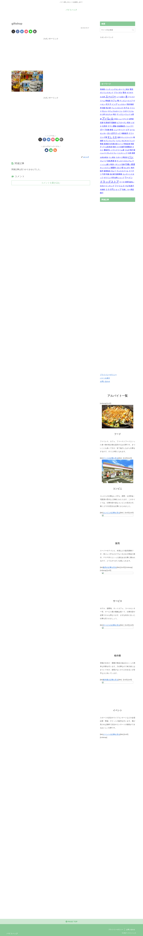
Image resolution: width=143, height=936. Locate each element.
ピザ (127, 130)
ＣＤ (115, 137)
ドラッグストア (109, 181)
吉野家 (131, 119)
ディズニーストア (126, 101)
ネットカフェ (105, 168)
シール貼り (121, 97)
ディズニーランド (123, 114)
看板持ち (107, 150)
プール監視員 (107, 147)
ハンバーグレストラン (108, 153)
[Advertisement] (51, 55)
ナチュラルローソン (115, 111)
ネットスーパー (127, 137)
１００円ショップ (113, 189)
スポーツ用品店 (122, 157)
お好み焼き (104, 157)
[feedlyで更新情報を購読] (51, 150)
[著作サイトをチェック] (46, 150)
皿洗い (131, 182)
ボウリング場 (109, 177)
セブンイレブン (109, 141)
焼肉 (114, 147)
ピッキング (109, 186)
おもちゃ (109, 114)
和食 (108, 174)
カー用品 (130, 189)
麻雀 (111, 130)
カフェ (114, 100)
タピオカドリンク (128, 141)
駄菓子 (131, 186)
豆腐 (123, 164)
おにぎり (127, 168)
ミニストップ (122, 153)
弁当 (116, 119)
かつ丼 (102, 114)
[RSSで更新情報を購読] (55, 150)
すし (110, 137)
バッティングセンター (113, 89)
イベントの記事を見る (111, 734)
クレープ (103, 161)
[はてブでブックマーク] (22, 31)
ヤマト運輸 (112, 126)
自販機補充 (121, 126)
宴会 (124, 93)
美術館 (102, 89)
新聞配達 (128, 147)
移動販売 (124, 133)
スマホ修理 (120, 147)
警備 (101, 144)
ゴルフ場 (119, 168)
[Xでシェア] (13, 31)
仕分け (102, 186)
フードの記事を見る (110, 458)
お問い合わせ (105, 381)
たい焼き (112, 157)
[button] (35, 31)
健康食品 (107, 171)
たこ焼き (126, 89)
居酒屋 (106, 144)
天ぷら (104, 111)
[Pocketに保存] (26, 31)
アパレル (108, 118)
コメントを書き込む (50, 183)
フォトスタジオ (117, 108)
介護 (129, 153)
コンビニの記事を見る (111, 513)
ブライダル (118, 92)
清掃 (133, 153)
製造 (131, 89)
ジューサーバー (119, 130)
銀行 (101, 193)
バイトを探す (105, 378)
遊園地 (113, 168)
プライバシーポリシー (108, 375)
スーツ (120, 144)
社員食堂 (107, 123)
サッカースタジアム (124, 161)
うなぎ (127, 150)
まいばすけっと (114, 133)
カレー (113, 171)
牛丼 (104, 174)
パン (130, 157)
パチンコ (117, 164)
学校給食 (126, 144)
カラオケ (130, 92)
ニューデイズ (123, 119)
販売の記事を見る (110, 567)
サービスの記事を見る (111, 625)
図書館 (113, 122)
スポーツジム (128, 111)
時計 (114, 114)
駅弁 (129, 122)
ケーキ (122, 182)
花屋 (101, 122)
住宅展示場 (113, 144)
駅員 (112, 164)
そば (127, 186)
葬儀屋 (107, 101)
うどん (118, 141)
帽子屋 (132, 150)
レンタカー (122, 104)
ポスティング (111, 104)
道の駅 (112, 174)
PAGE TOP (72, 922)
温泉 (119, 137)
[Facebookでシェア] (17, 31)
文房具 (104, 126)
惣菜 (128, 104)
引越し (124, 189)
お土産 (102, 97)
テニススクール (122, 171)
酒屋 (103, 108)
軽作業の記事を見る (110, 680)
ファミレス (120, 186)
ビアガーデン (122, 122)
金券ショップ (119, 177)
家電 (127, 182)
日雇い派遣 (130, 164)
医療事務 (118, 174)
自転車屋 (110, 161)
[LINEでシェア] (30, 31)
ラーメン (129, 177)
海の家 (108, 108)
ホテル (126, 108)
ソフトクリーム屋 (117, 150)
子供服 (106, 130)
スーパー (110, 96)
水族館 (102, 189)
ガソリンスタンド (106, 92)
